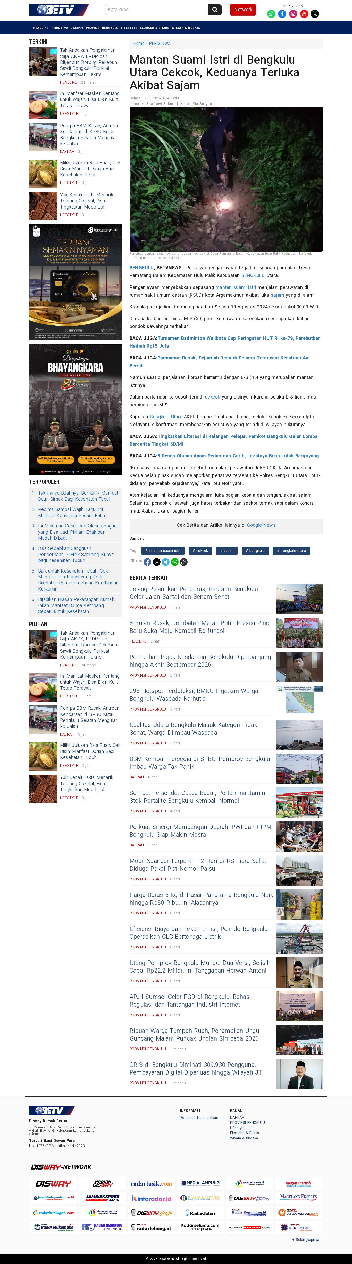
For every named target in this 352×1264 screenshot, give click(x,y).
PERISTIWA (59, 28)
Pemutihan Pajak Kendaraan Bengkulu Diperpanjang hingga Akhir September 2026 (200, 661)
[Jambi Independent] (53, 1198)
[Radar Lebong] (151, 1227)
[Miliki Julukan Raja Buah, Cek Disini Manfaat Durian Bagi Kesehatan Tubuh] (43, 174)
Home (139, 43)
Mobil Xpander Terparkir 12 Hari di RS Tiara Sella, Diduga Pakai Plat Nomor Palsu (198, 865)
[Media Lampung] (200, 1183)
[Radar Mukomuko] (53, 1227)
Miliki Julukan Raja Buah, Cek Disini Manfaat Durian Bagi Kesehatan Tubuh (90, 168)
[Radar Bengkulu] (102, 1227)
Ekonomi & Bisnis (154, 28)
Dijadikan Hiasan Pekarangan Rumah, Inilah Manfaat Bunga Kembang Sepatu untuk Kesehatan (73, 605)
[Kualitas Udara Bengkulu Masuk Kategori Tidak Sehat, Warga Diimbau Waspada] (299, 735)
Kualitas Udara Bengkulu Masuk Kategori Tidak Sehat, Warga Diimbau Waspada (193, 729)
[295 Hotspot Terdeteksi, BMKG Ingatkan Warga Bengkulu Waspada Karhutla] (299, 701)
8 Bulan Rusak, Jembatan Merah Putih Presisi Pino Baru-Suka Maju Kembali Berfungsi (199, 627)
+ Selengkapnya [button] (305, 1239)
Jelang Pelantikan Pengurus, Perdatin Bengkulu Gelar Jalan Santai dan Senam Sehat (194, 593)
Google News (261, 525)
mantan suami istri (235, 287)
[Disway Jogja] (151, 1212)
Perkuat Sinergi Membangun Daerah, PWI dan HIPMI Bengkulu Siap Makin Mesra (201, 831)
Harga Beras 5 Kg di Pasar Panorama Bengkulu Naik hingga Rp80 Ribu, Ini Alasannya (201, 899)
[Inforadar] (151, 1198)
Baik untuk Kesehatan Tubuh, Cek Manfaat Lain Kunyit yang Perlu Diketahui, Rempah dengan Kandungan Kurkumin (75, 580)
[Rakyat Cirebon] (298, 1183)
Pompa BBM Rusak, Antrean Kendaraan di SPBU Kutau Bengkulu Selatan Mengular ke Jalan (89, 134)
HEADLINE (41, 28)
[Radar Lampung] (200, 1198)
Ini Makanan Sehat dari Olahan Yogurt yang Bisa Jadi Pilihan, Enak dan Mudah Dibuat (74, 532)
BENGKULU (142, 267)
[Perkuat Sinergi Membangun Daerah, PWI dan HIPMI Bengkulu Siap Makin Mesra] (299, 836)
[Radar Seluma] (200, 1227)
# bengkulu (255, 550)
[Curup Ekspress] (298, 1212)
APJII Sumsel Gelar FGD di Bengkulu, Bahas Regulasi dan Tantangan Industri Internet (189, 1001)
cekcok (212, 397)
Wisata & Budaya (186, 28)
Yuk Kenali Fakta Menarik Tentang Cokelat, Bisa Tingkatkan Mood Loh (86, 201)
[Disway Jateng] (249, 1198)
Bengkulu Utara (166, 416)
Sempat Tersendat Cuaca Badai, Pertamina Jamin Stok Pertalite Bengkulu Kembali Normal (197, 797)
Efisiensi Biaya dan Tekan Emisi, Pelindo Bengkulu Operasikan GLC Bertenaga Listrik (198, 933)
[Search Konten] (215, 9)
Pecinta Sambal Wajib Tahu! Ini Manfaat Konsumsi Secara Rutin (68, 513)
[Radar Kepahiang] (249, 1212)
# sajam (227, 550)
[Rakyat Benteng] (249, 1227)
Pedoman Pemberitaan (199, 1117)
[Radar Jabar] (200, 1212)
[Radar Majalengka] (102, 1212)
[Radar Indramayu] (249, 1183)
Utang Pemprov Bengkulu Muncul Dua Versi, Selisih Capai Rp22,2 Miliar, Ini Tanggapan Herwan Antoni (200, 967)
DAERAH (77, 28)
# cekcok (200, 550)
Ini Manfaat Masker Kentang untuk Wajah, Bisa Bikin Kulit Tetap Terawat (90, 99)
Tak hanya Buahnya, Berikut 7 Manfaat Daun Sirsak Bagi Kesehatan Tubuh (75, 496)
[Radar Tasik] (151, 1183)
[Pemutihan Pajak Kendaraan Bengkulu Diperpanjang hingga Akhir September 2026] (299, 667)
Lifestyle (129, 28)
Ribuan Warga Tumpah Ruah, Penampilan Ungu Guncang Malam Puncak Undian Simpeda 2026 (194, 1035)
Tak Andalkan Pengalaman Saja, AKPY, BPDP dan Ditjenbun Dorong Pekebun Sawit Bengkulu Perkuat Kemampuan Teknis (88, 62)
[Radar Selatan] (298, 1227)
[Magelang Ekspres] (298, 1198)
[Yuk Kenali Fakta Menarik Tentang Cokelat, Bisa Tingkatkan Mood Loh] (43, 206)
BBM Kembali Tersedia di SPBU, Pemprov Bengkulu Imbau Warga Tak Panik (200, 763)
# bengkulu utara (291, 550)
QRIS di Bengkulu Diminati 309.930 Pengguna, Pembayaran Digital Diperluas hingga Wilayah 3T (196, 1069)
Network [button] (243, 9)
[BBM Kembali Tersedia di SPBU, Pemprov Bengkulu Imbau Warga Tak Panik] (299, 769)
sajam (277, 295)
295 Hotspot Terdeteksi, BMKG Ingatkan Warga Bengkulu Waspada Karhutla (194, 695)
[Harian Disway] (102, 1183)
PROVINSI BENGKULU (102, 28)
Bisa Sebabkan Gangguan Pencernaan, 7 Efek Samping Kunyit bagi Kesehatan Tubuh (73, 555)
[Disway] (53, 1183)
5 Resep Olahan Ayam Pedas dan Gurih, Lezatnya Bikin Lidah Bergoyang (238, 456)
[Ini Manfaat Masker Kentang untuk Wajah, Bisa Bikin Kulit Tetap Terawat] (43, 105)
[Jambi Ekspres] (102, 1198)
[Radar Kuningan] (53, 1212)
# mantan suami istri (163, 550)
